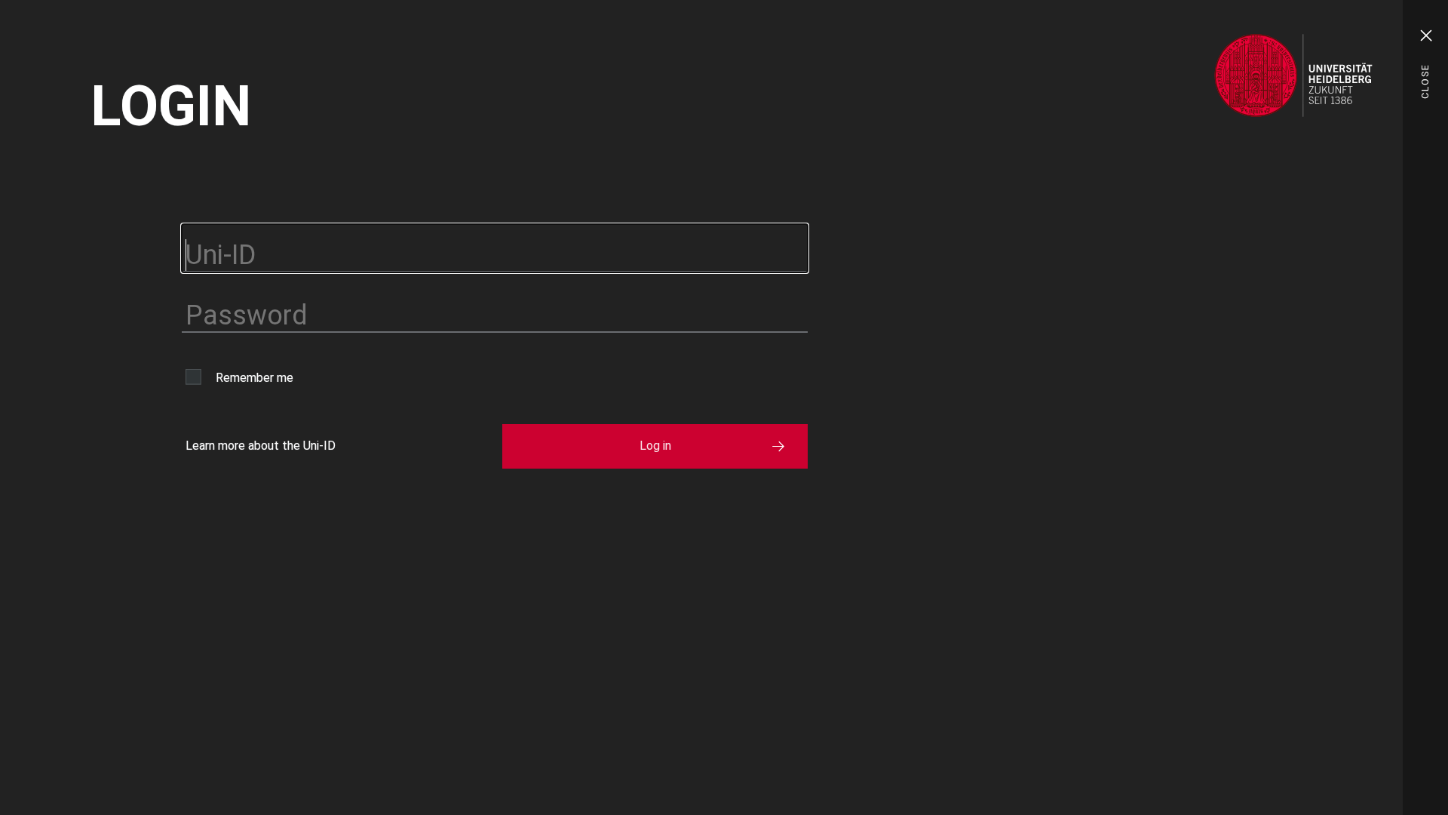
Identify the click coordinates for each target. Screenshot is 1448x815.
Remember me (254, 378)
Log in (655, 445)
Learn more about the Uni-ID (261, 445)
